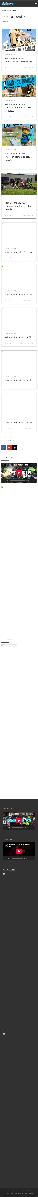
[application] (19, 473)
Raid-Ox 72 (14, 1191)
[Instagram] (14, 447)
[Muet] (31, 480)
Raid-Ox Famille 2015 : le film (19, 379)
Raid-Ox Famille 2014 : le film (19, 422)
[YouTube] (9, 447)
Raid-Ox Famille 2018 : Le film (19, 252)
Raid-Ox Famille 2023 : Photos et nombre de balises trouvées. (18, 107)
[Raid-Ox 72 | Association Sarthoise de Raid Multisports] (7, 3)
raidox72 (9, 67)
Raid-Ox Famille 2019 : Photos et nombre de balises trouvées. (18, 206)
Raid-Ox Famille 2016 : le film (19, 337)
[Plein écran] (34, 480)
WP (13, 1193)
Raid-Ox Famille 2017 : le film (19, 294)
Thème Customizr (28, 1193)
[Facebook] (3, 447)
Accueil (3, 10)
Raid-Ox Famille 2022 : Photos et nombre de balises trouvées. (18, 157)
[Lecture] (4, 480)
